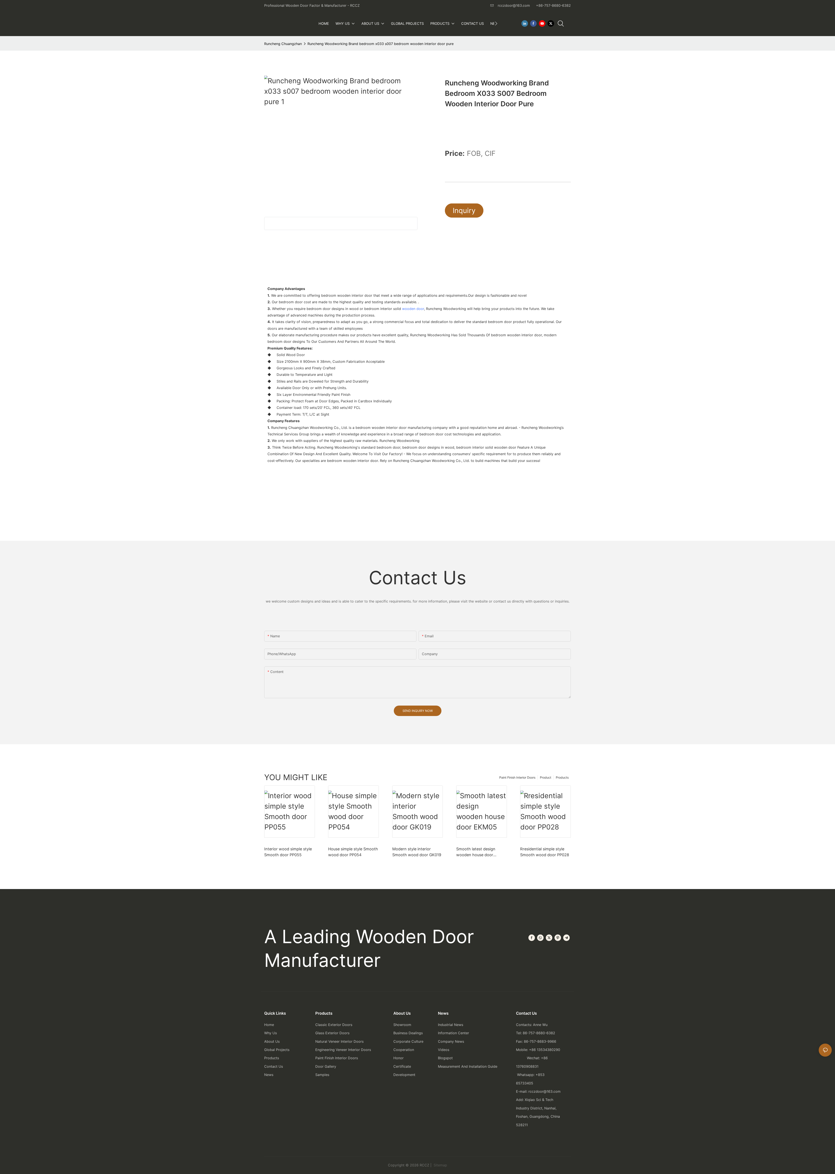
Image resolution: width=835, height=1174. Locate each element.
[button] (496, 23)
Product (545, 777)
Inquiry (464, 210)
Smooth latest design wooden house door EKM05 (475, 852)
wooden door (413, 308)
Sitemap (440, 1165)
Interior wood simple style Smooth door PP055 (288, 852)
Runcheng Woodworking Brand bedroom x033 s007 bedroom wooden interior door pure (380, 44)
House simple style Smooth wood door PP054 (353, 852)
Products (562, 777)
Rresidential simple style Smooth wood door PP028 (544, 852)
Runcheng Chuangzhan (283, 44)
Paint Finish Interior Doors (517, 777)
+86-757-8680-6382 (553, 5)
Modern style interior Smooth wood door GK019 (416, 852)
